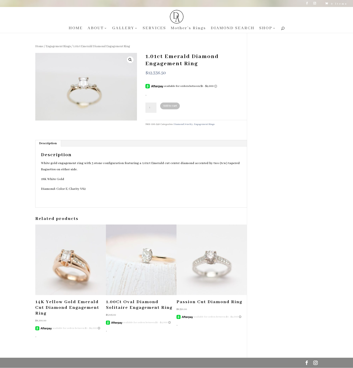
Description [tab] (48, 143)
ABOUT (96, 29)
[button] (130, 59)
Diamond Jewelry (183, 124)
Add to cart (170, 105)
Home (39, 46)
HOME (76, 29)
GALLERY (123, 29)
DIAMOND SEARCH (232, 29)
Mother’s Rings (188, 29)
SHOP (265, 29)
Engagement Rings (58, 46)
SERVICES (154, 29)
